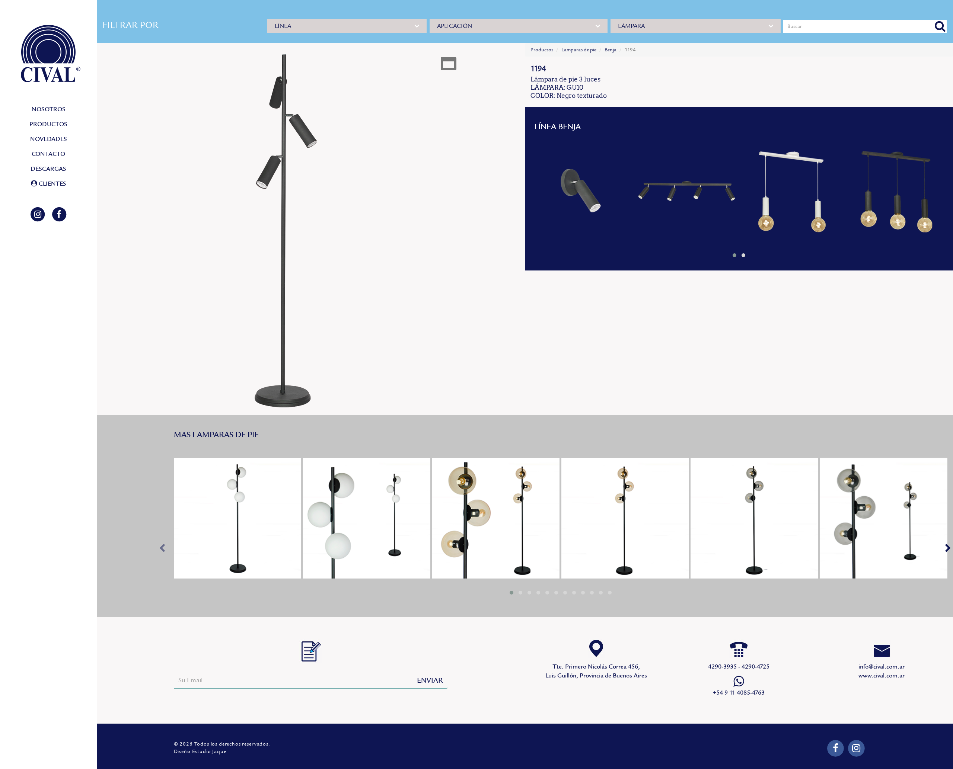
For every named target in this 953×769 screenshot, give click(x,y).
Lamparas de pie (578, 50)
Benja (610, 50)
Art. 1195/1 (582, 192)
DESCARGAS (48, 169)
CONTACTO (48, 154)
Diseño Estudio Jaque (200, 751)
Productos (541, 50)
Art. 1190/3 (896, 192)
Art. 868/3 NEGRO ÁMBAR (496, 518)
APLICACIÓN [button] (454, 26)
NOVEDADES (48, 139)
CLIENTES (51, 184)
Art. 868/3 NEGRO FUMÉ (754, 518)
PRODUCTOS (48, 124)
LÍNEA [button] (283, 26)
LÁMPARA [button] (631, 26)
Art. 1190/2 (791, 192)
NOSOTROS (49, 109)
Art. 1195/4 (687, 192)
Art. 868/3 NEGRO (237, 518)
